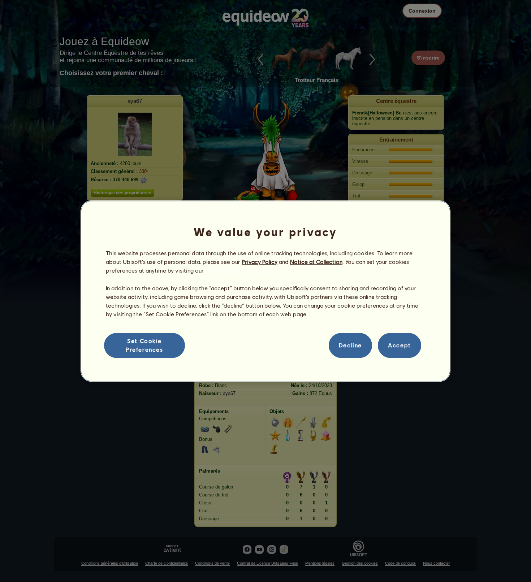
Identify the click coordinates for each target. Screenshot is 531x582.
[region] (265, 291)
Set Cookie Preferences (144, 345)
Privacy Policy (259, 261)
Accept (399, 345)
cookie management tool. (238, 270)
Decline (350, 345)
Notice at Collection (316, 261)
